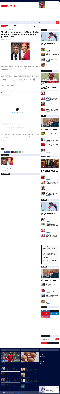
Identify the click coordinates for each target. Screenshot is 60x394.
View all (38, 155)
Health (14, 0)
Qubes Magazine (52, 246)
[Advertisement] (37, 11)
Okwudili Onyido (46, 250)
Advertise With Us (43, 358)
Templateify (7, 392)
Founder (42, 359)
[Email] (20, 152)
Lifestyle (42, 361)
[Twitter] (12, 152)
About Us (42, 354)
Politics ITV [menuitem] (27, 22)
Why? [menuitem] (38, 22)
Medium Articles (43, 366)
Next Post (37, 202)
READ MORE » (48, 51)
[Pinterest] (14, 152)
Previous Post (4, 202)
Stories (18, 0)
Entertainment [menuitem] (9, 22)
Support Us (42, 365)
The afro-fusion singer (9, 29)
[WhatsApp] (17, 152)
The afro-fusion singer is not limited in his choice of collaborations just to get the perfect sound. (7, 167)
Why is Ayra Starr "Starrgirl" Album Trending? (16, 26)
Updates (44, 342)
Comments (56, 342)
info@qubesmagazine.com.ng (49, 260)
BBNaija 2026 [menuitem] (44, 22)
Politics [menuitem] (17, 22)
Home (2, 0)
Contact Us (10, 0)
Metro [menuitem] (21, 22)
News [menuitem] (3, 22)
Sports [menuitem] (34, 22)
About (5, 0)
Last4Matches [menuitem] (52, 22)
